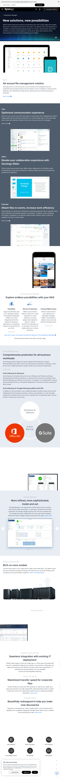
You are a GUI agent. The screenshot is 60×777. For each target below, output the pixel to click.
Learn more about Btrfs (37, 572)
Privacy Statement (7, 767)
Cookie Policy (17, 767)
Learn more (6, 96)
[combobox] (17, 5)
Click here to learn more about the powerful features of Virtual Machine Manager (29, 335)
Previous (2, 528)
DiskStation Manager (10, 15)
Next (57, 528)
